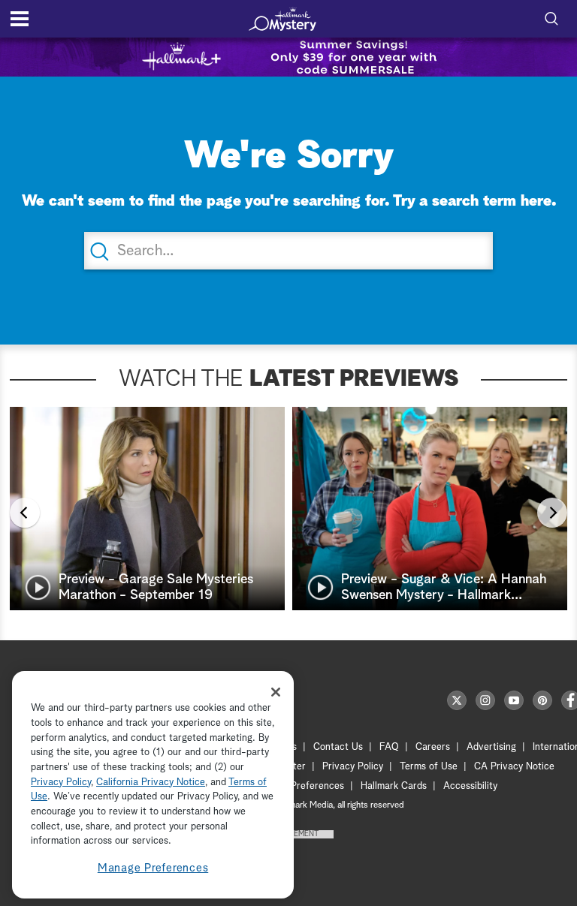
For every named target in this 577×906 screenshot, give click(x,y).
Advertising (491, 747)
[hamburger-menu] (20, 19)
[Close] (275, 692)
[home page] (282, 19)
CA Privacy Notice (514, 767)
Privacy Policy (352, 767)
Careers (432, 747)
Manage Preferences (153, 868)
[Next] (552, 513)
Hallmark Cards (394, 786)
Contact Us (338, 747)
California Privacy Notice (150, 782)
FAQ (389, 747)
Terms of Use (429, 767)
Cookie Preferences (301, 786)
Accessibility (470, 786)
